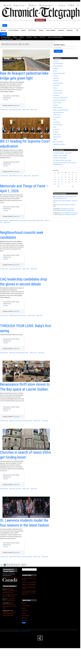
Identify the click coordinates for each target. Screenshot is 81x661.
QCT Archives (32, 30)
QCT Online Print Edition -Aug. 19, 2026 (62, 160)
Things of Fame (40, 220)
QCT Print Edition (13, 30)
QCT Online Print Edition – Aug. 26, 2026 (62, 153)
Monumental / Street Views (7, 39)
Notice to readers (57, 102)
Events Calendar (50, 30)
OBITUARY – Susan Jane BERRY (60, 155)
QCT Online (18, 109)
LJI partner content (57, 93)
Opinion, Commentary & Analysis (55, 37)
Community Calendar (58, 83)
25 (65, 181)
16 (58, 179)
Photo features (19, 352)
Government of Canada (8, 577)
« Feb (58, 186)
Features (23, 30)
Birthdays (55, 68)
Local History (56, 95)
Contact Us (61, 30)
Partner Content (57, 115)
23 (58, 181)
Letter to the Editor (57, 90)
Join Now (5, 99)
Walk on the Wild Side (58, 141)
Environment (18, 39)
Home (4, 30)
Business (13, 420)
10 (62, 177)
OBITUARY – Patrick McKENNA (60, 158)
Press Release (56, 122)
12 (22, 565)
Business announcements (59, 73)
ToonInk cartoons (57, 137)
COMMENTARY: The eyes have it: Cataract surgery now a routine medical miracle (9, 613)
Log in (4, 25)
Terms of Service (21, 631)
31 (62, 184)
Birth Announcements (58, 66)
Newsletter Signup (59, 45)
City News (21, 37)
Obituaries (55, 105)
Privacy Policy (28, 631)
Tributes (41, 30)
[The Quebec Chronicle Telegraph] (41, 12)
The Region (55, 132)
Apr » (73, 186)
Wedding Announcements (59, 144)
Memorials (13, 220)
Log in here (16, 105)
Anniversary (56, 61)
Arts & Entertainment (5, 37)
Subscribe (69, 30)
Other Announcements (58, 112)
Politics (12, 315)
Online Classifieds (57, 107)
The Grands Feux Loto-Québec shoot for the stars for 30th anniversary (29, 592)
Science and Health (57, 124)
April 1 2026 (26, 109)
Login (3, 34)
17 (62, 179)
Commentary (56, 78)
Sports (35, 37)
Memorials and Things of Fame (23, 220)
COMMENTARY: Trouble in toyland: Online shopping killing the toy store (10, 590)
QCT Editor (34, 109)
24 (62, 181)
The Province (42, 37)
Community (28, 37)
